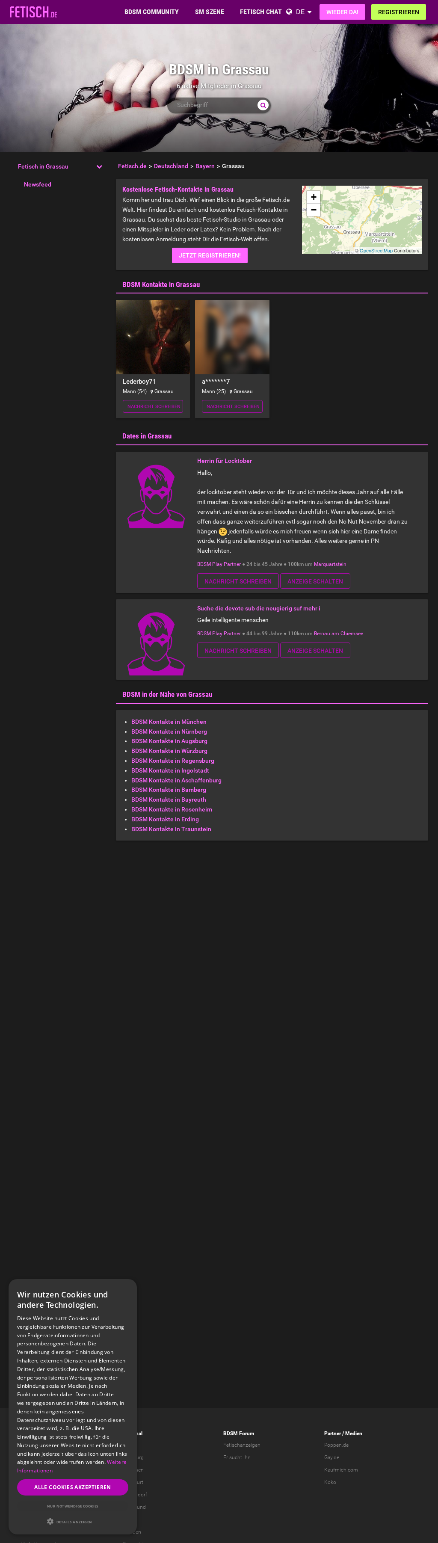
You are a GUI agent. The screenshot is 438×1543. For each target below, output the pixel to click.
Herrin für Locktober (224, 460)
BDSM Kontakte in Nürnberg (169, 731)
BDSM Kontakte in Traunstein (171, 829)
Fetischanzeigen (241, 1445)
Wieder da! (342, 12)
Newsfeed (37, 184)
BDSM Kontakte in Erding (165, 819)
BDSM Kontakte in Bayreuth (168, 799)
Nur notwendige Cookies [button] (72, 1506)
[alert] (73, 1406)
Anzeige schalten (315, 581)
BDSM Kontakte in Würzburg (169, 750)
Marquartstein (330, 564)
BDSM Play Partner (219, 564)
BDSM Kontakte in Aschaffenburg (176, 780)
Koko (330, 1482)
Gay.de (331, 1457)
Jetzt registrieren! (210, 255)
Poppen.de (336, 1445)
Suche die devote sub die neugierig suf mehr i (258, 608)
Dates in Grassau (147, 436)
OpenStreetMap (376, 250)
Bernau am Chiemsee (338, 634)
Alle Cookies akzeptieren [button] (72, 1487)
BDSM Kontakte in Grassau (161, 284)
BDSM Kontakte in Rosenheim (171, 809)
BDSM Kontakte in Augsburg (169, 740)
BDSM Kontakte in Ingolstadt (170, 770)
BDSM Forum (238, 1433)
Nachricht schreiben (154, 406)
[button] (72, 1521)
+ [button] (314, 197)
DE (300, 12)
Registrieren (398, 12)
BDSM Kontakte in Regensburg (172, 760)
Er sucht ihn (237, 1457)
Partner (332, 1433)
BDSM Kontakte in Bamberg (168, 789)
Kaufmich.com (341, 1470)
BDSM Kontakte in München (169, 721)
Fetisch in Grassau (43, 166)
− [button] (314, 209)
